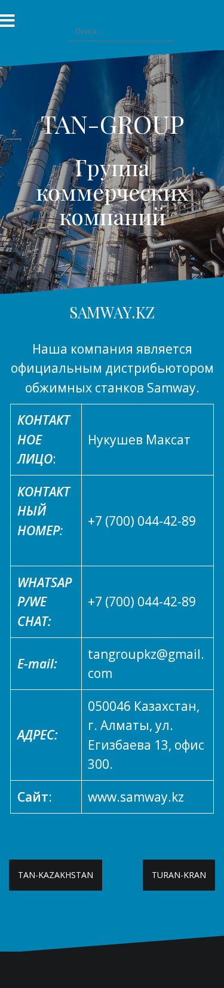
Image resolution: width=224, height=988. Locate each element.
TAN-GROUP (112, 123)
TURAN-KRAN (179, 874)
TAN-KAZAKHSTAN (55, 874)
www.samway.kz (136, 796)
